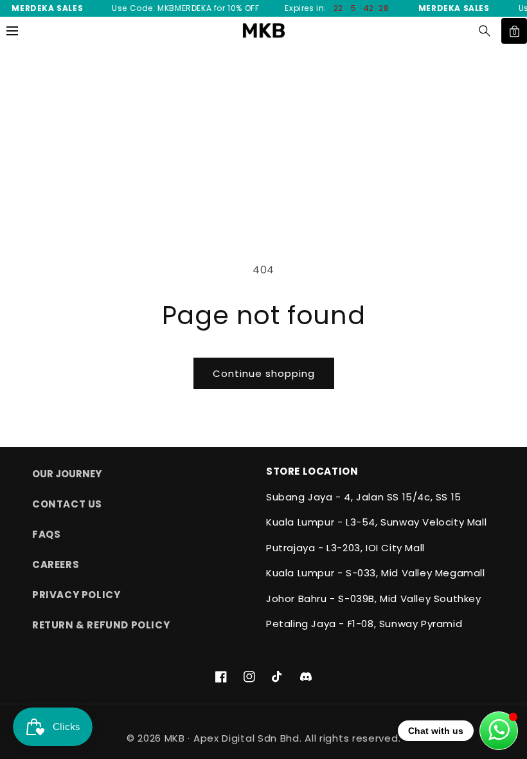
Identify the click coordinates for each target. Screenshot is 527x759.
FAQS (46, 534)
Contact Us (67, 504)
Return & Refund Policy (101, 625)
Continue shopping (264, 373)
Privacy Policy (76, 594)
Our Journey (67, 473)
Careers (55, 564)
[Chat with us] (498, 730)
